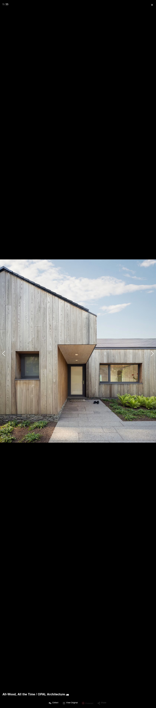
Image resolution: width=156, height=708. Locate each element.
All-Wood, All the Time (18, 694)
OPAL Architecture (51, 694)
